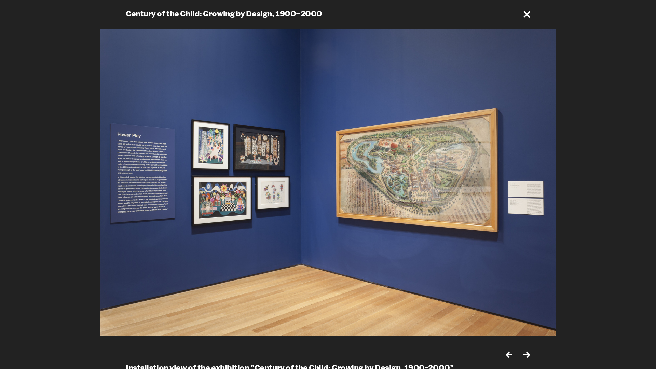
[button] (527, 14)
